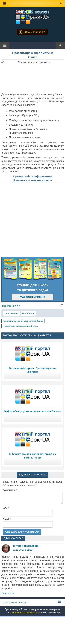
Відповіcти (7, 593)
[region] (32, 269)
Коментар (10, 490)
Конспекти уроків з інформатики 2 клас (23, 321)
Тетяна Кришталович (26, 545)
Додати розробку (34, 32)
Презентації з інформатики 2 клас (20, 326)
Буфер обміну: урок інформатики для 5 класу (32, 411)
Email (7, 519)
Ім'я (6, 508)
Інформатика (11, 313)
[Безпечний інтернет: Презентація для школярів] (32, 353)
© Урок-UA (14, 602)
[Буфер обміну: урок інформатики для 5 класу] (32, 396)
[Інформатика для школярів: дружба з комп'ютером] (32, 439)
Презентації (28, 313)
